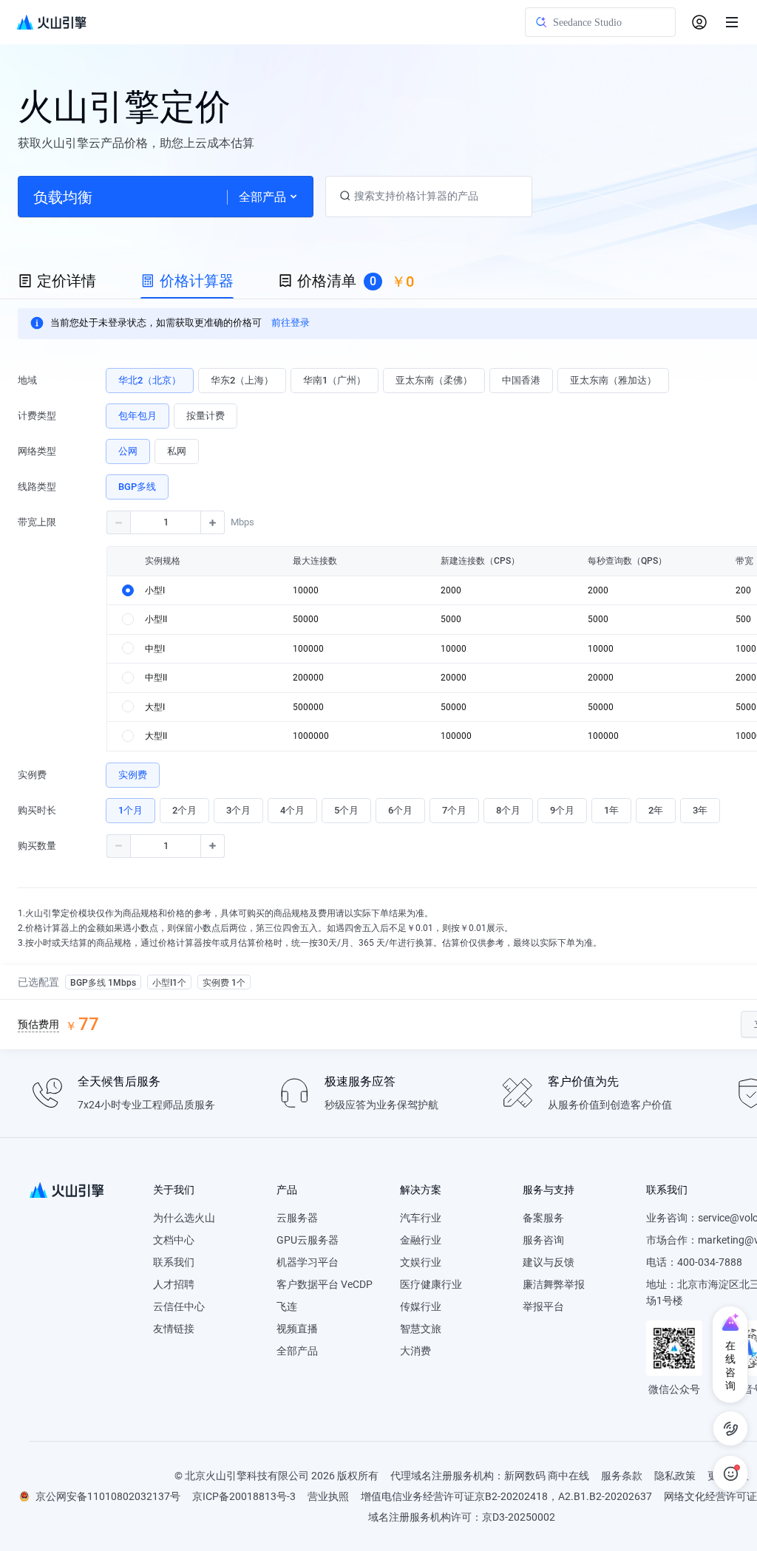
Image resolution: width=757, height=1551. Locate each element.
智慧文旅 (420, 1328)
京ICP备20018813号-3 (244, 1496)
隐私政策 (675, 1476)
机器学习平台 (307, 1262)
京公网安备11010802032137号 (107, 1496)
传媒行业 (420, 1306)
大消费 (415, 1351)
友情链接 (173, 1328)
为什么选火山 (184, 1218)
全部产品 (297, 1351)
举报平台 (543, 1306)
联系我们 (173, 1262)
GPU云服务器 (307, 1240)
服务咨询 (543, 1240)
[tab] (57, 281)
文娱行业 (420, 1262)
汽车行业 (420, 1218)
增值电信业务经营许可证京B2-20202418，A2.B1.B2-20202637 (506, 1496)
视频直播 (297, 1328)
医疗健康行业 (431, 1284)
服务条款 (621, 1476)
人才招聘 (173, 1284)
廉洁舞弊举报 (554, 1284)
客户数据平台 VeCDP (324, 1284)
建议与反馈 (548, 1262)
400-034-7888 (709, 1262)
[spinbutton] (165, 522)
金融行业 (420, 1240)
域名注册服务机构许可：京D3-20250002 (461, 1517)
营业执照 (328, 1496)
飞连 (286, 1306)
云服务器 (297, 1218)
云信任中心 (179, 1306)
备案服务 (543, 1218)
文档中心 (173, 1240)
